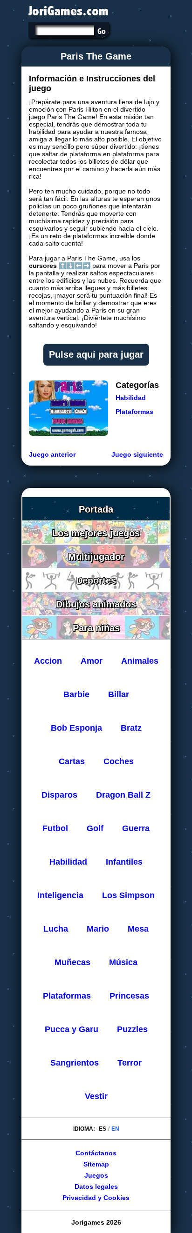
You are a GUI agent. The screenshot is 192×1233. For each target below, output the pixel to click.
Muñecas (72, 962)
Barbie (76, 694)
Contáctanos (96, 1153)
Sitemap (96, 1164)
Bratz (131, 728)
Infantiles (124, 861)
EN (115, 1129)
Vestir (96, 1096)
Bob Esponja (76, 728)
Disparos (59, 795)
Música (123, 962)
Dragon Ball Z (123, 795)
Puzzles (132, 1029)
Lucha (55, 928)
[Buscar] (101, 31)
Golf (95, 828)
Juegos (96, 1175)
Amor (92, 661)
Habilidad (131, 397)
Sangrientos (74, 1062)
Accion (48, 661)
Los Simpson (128, 895)
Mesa (138, 928)
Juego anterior (52, 454)
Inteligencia (60, 895)
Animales (139, 661)
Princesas (129, 995)
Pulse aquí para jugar (96, 354)
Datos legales (96, 1186)
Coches (118, 761)
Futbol (55, 828)
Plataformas (134, 411)
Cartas (72, 761)
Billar (118, 694)
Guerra (136, 828)
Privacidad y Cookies (96, 1197)
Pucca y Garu (71, 1029)
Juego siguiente (137, 454)
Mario (98, 928)
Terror (129, 1062)
